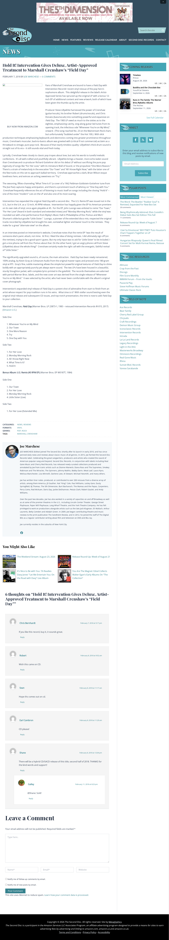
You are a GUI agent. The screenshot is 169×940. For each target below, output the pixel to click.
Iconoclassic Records (130, 328)
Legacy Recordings (129, 343)
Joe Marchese (31, 76)
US (156, 83)
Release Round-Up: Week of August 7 (138, 222)
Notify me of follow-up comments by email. (27, 879)
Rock (24, 430)
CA (165, 83)
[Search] (163, 30)
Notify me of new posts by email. (22, 885)
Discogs (124, 272)
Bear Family (125, 310)
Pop (19, 430)
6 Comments (48, 76)
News (19, 424)
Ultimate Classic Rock (130, 290)
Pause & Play (126, 282)
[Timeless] (125, 79)
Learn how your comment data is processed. (66, 895)
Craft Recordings (128, 321)
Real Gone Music (128, 357)
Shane (23, 752)
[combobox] (152, 30)
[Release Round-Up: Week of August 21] (64, 561)
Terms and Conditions (70, 932)
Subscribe (143, 173)
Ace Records (126, 307)
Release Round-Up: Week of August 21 (91, 556)
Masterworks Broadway (131, 350)
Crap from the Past (129, 268)
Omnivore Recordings (130, 354)
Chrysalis (124, 318)
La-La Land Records (129, 339)
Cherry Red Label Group (132, 314)
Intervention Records (130, 332)
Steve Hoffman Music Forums (134, 286)
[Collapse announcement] (163, 2)
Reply (22, 637)
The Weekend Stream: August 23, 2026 (36, 556)
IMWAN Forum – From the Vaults (136, 279)
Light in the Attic (128, 346)
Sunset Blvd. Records (130, 364)
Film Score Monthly (129, 275)
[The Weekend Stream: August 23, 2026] (9, 561)
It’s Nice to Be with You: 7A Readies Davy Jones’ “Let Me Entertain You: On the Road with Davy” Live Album (35, 575)
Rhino (123, 361)
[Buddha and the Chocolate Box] (125, 91)
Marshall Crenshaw (27, 433)
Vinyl (19, 427)
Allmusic (124, 265)
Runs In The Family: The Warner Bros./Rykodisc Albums (147, 101)
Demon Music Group (130, 325)
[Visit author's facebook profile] (21, 533)
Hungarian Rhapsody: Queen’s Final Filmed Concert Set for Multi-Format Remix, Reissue (142, 242)
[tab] (129, 197)
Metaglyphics (115, 921)
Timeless (137, 75)
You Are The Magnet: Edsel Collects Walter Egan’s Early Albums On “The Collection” (90, 575)
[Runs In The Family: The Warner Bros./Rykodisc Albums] (125, 103)
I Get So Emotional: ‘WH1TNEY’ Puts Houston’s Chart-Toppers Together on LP (143, 231)
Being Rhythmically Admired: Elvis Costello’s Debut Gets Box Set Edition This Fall (141, 213)
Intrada (123, 336)
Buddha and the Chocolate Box (146, 87)
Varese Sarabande (129, 368)
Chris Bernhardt (28, 623)
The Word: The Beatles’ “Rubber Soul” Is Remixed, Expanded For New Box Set (139, 203)
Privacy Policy (89, 932)
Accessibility (104, 932)
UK (160, 83)
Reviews (27, 424)
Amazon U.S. (9, 309)
